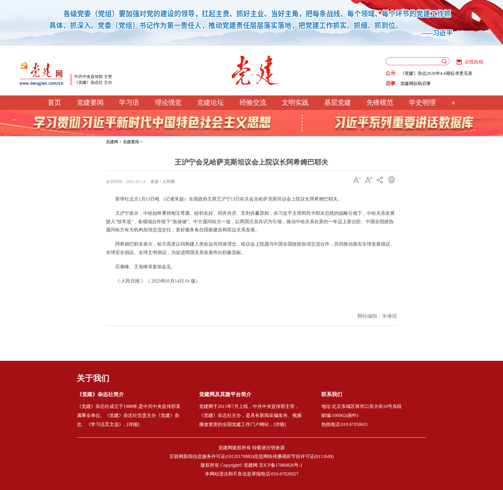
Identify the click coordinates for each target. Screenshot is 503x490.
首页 (54, 102)
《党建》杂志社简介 (100, 394)
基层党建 (337, 102)
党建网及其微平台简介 (225, 394)
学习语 (129, 102)
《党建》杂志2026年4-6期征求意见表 (436, 73)
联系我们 (331, 394)
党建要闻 (90, 102)
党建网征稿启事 (415, 83)
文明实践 (295, 102)
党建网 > (114, 142)
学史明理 (422, 102)
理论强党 (168, 102)
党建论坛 (210, 102)
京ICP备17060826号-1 (280, 465)
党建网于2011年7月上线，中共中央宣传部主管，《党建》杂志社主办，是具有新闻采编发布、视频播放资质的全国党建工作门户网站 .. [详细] (250, 415)
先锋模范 (379, 102)
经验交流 (253, 102)
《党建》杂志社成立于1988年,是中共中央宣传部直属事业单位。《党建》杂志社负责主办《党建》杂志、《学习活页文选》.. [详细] (128, 415)
